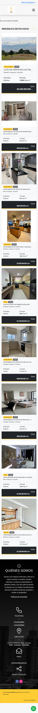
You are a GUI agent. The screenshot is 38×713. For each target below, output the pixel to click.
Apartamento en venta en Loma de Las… (17, 362)
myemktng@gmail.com (19, 663)
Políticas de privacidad (19, 597)
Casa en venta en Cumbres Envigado (16, 304)
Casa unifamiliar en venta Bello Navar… (18, 477)
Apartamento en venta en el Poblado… (17, 247)
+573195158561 (19, 622)
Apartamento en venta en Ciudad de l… (17, 189)
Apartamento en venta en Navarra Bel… (17, 131)
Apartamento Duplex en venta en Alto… (17, 535)
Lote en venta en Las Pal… (18, 70)
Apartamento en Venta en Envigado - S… (17, 420)
